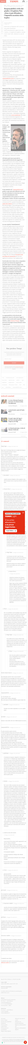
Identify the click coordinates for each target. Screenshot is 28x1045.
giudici (18, 380)
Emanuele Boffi (12, 424)
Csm (3, 377)
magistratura (11, 382)
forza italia (4, 380)
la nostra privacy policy (19, 366)
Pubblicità (3, 1023)
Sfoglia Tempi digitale (6, 1031)
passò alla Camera (7, 203)
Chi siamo (3, 1018)
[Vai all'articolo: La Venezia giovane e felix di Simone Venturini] (4, 430)
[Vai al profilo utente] (23, 1)
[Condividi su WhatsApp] (2, 28)
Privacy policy (4, 1024)
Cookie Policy (4, 1026)
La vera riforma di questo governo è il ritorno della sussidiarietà (15, 402)
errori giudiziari (19, 377)
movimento (4, 384)
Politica (8, 5)
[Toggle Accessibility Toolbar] (25, 1042)
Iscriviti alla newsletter (6, 1021)
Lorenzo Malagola (12, 405)
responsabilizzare (18, 189)
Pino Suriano (11, 414)
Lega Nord (4, 382)
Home (5, 5)
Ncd (20, 384)
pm (3, 387)
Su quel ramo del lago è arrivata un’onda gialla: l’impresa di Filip (15, 420)
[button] (2, 34)
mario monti (19, 382)
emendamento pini (10, 377)
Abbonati (3, 1)
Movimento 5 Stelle (13, 384)
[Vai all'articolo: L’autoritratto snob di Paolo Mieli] (4, 412)
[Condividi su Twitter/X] (2, 25)
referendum (8, 387)
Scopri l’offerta (9, 530)
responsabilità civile (17, 387)
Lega (23, 380)
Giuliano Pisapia (14, 320)
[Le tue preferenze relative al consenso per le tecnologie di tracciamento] (2, 1042)
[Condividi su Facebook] (2, 22)
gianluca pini (12, 380)
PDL (24, 384)
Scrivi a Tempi (4, 1020)
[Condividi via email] (2, 31)
